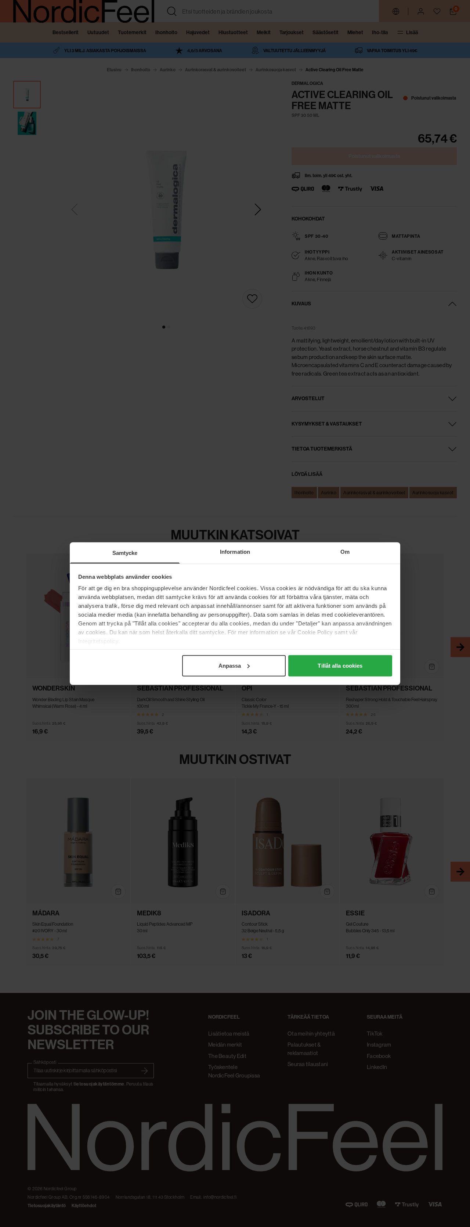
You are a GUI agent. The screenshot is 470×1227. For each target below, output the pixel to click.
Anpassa (229, 665)
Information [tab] (235, 551)
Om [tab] (345, 551)
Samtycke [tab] (125, 552)
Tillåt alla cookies (340, 665)
